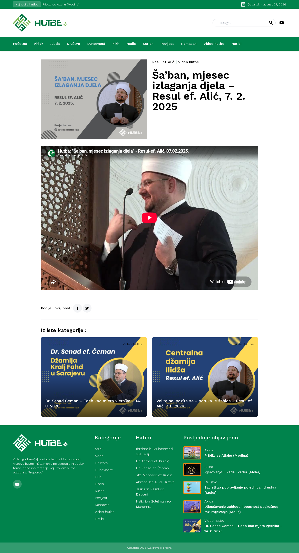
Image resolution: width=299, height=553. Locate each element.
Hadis (131, 44)
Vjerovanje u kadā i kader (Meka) (232, 472)
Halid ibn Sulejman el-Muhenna (153, 504)
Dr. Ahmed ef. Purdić (152, 461)
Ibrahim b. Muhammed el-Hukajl (154, 451)
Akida (55, 44)
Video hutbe (214, 44)
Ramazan (189, 44)
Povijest (167, 44)
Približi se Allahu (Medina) (60, 4)
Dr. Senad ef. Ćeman (152, 468)
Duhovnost (96, 44)
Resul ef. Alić (163, 62)
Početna (20, 44)
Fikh (115, 44)
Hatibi (236, 44)
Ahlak (38, 44)
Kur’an (148, 44)
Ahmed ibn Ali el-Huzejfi (155, 482)
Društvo (73, 44)
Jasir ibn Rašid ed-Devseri (151, 491)
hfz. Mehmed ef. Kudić (154, 475)
